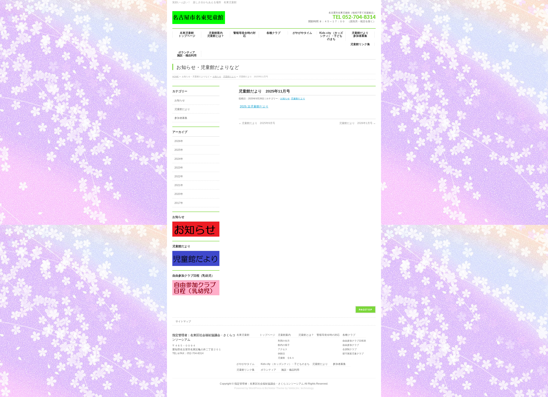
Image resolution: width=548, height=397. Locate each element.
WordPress (255, 388)
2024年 (178, 158)
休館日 (281, 353)
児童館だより (229, 76)
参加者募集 (180, 117)
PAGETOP (365, 309)
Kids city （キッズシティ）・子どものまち (285, 364)
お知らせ (217, 76)
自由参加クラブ (350, 345)
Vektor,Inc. (294, 388)
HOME (175, 76)
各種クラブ (348, 335)
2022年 (178, 176)
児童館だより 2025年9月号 (257, 123)
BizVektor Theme (274, 388)
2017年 (178, 202)
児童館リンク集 (246, 370)
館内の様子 (284, 345)
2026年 (178, 141)
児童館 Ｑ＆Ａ (286, 358)
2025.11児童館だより (254, 106)
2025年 (178, 149)
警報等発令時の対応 (328, 335)
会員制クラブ (349, 349)
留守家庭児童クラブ (353, 353)
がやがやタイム (246, 364)
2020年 (178, 194)
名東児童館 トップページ (256, 335)
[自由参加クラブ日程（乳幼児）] (195, 293)
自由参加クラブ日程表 (354, 340)
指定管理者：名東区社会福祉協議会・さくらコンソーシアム (269, 383)
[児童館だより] (195, 263)
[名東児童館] (198, 19)
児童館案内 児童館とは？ (296, 335)
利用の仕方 (284, 340)
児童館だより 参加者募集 (331, 364)
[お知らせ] (195, 234)
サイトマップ (183, 321)
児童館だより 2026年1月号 (357, 123)
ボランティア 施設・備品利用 (280, 370)
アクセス (282, 349)
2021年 (178, 185)
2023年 (178, 167)
